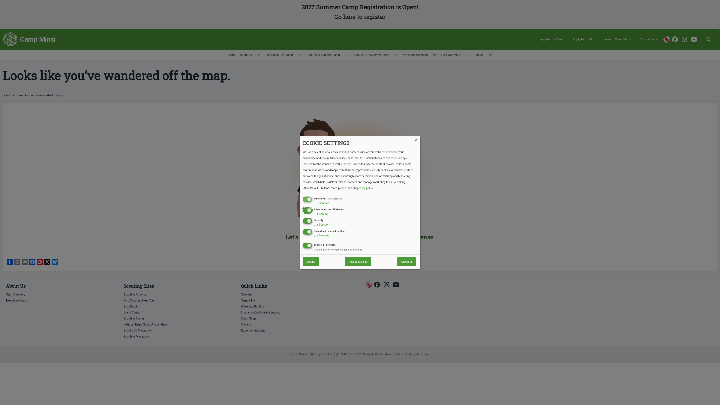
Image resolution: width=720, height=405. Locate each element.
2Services (321, 203)
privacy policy (365, 188)
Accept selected (358, 261)
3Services (321, 235)
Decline (310, 261)
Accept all (406, 261)
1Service (321, 214)
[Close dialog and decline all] (417, 138)
